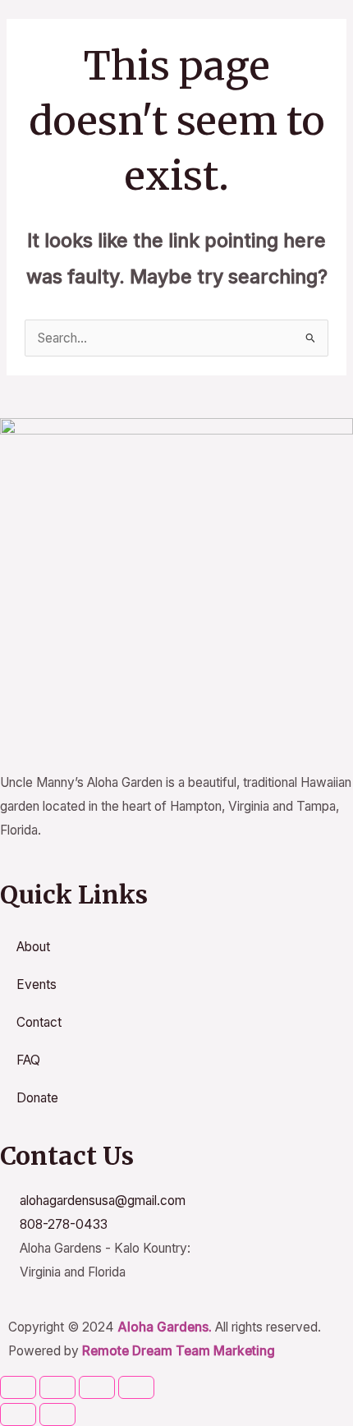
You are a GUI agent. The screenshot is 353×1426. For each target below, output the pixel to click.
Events (36, 984)
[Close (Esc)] (136, 1387)
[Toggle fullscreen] (57, 1387)
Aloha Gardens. (164, 1327)
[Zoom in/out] (18, 1387)
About (33, 946)
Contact (39, 1022)
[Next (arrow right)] (57, 1414)
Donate (37, 1098)
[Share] (97, 1387)
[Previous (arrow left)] (18, 1414)
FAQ (28, 1060)
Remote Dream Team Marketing (178, 1351)
